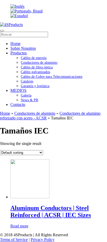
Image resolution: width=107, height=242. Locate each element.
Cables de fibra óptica (37, 67)
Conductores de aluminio (39, 63)
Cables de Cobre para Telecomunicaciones (51, 77)
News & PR (29, 100)
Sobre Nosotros (23, 48)
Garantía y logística (35, 86)
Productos (18, 53)
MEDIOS (18, 90)
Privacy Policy (43, 239)
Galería (26, 95)
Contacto (17, 104)
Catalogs (27, 81)
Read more (19, 226)
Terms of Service (14, 239)
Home (15, 43)
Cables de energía (33, 58)
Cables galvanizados (35, 72)
